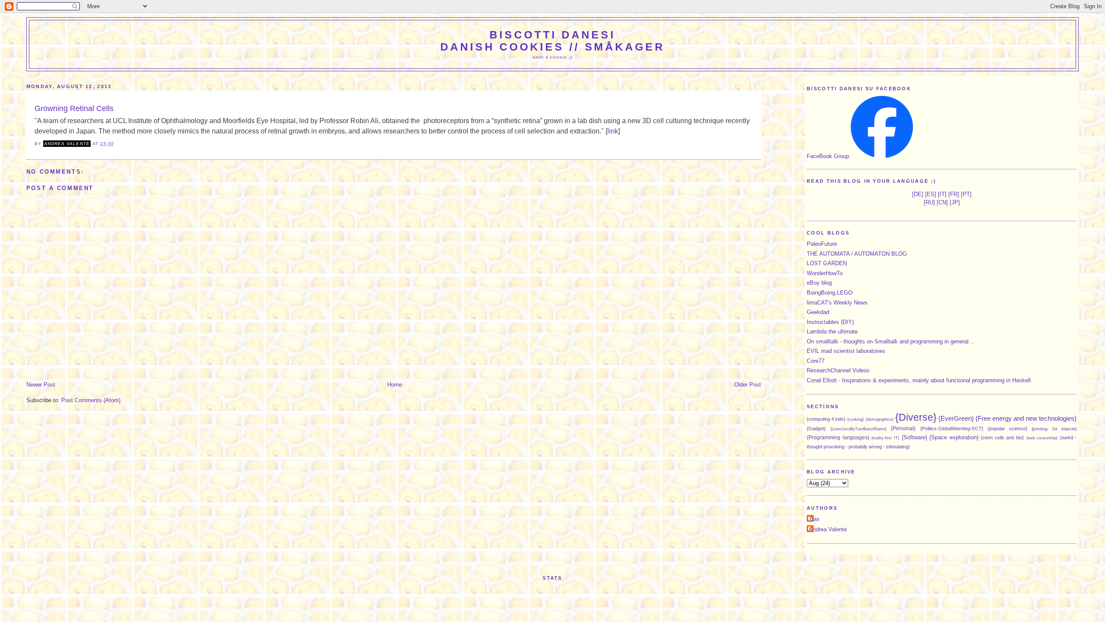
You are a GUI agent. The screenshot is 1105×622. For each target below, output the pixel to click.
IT (942, 194)
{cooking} (855, 419)
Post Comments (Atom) (90, 400)
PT (966, 194)
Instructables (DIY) (830, 322)
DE (918, 194)
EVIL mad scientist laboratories (846, 351)
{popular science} (1007, 428)
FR (953, 194)
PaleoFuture (822, 244)
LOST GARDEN (827, 263)
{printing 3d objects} (1054, 428)
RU (929, 202)
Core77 (815, 361)
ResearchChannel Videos (838, 370)
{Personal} (903, 428)
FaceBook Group (828, 156)
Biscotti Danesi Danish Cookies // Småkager (552, 41)
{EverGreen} (956, 418)
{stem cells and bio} (1002, 437)
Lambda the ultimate (832, 331)
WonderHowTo (825, 273)
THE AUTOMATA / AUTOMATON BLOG (857, 254)
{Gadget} (816, 428)
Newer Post (40, 384)
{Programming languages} (838, 437)
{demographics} (879, 419)
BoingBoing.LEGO (829, 292)
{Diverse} (916, 417)
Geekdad (818, 312)
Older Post (747, 384)
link (612, 131)
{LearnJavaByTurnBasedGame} (858, 429)
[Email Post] (116, 143)
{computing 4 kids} (826, 419)
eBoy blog (819, 282)
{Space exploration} (954, 437)
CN (942, 202)
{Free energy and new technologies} (1026, 418)
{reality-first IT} (885, 438)
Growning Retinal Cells (74, 108)
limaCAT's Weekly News (837, 302)
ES (931, 194)
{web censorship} (1042, 438)
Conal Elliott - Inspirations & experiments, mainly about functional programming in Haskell (919, 380)
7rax (814, 519)
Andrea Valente (828, 529)
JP (954, 202)
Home (394, 384)
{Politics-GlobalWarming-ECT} (951, 428)
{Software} (914, 437)
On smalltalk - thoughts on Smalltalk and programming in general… (890, 341)
